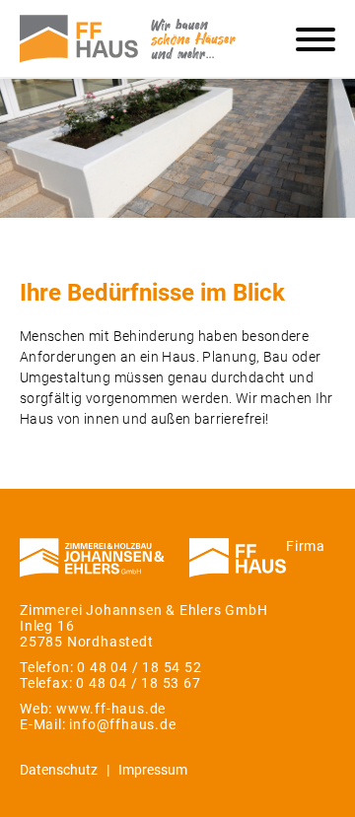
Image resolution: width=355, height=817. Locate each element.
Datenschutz (59, 770)
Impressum (152, 770)
